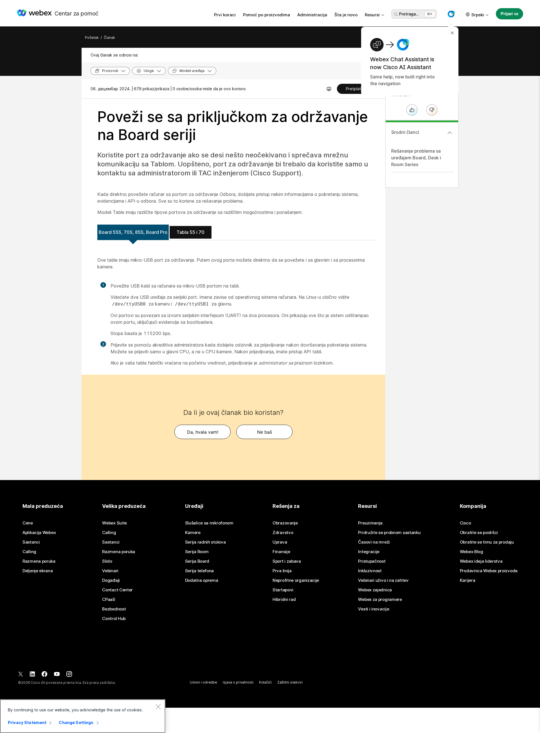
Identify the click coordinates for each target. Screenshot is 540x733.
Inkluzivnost (369, 571)
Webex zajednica (375, 590)
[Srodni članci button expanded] (450, 132)
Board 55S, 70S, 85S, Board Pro (133, 232)
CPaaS (108, 599)
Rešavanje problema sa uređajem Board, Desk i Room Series (416, 157)
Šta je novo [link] (345, 14)
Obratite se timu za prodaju (487, 542)
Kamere (193, 533)
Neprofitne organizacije (296, 580)
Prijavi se (509, 13)
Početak (92, 37)
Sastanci (31, 542)
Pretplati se (356, 88)
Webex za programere (380, 599)
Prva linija (282, 571)
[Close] (158, 706)
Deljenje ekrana (37, 571)
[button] (451, 14)
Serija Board (197, 561)
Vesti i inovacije (373, 609)
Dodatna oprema (201, 580)
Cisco (465, 523)
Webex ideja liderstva (481, 561)
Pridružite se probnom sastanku (389, 533)
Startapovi (283, 590)
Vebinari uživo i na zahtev (383, 580)
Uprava (280, 542)
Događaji (111, 580)
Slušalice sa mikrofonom (209, 523)
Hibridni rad (284, 599)
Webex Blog (471, 552)
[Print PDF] (329, 89)
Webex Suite (114, 523)
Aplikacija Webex (39, 533)
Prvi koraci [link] (225, 14)
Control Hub (114, 619)
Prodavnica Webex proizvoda (489, 571)
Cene (27, 523)
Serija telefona (199, 571)
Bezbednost (114, 609)
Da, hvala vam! (202, 432)
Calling (29, 552)
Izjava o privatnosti (238, 682)
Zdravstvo (283, 533)
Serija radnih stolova (205, 542)
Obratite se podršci (479, 533)
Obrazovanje (285, 523)
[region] (82, 716)
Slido (107, 561)
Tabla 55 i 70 (190, 232)
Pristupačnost (371, 561)
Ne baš (264, 432)
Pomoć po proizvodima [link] (266, 14)
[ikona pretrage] (396, 14)
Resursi (372, 14)
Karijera (467, 580)
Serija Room (197, 552)
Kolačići (265, 682)
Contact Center (117, 590)
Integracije (368, 552)
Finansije (281, 552)
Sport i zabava (287, 561)
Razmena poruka (38, 561)
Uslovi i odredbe (203, 682)
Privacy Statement (27, 722)
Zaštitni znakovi (290, 682)
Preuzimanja (370, 523)
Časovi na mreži (374, 542)
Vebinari (110, 571)
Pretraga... (408, 14)
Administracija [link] (312, 14)
